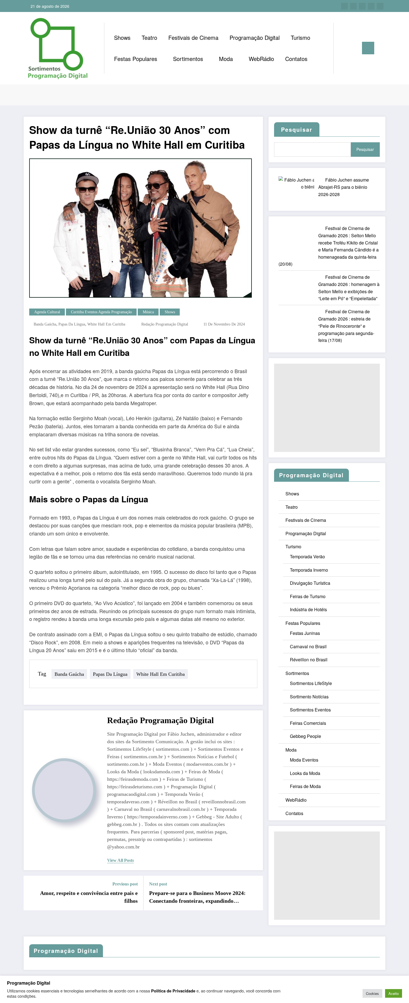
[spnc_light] (354, 47)
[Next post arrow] (255, 893)
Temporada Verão (307, 556)
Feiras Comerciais (308, 723)
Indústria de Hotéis (308, 609)
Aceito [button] (393, 993)
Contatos (296, 59)
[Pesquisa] (343, 48)
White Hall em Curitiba (106, 324)
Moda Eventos (304, 760)
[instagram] (371, 6)
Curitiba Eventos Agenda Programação (101, 312)
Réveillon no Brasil (308, 659)
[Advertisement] (327, 408)
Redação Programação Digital (164, 324)
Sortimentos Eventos (310, 709)
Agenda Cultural (47, 312)
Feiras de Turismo (308, 596)
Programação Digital (255, 37)
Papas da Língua (71, 324)
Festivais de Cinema (193, 37)
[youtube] (380, 6)
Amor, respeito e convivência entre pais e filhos (89, 897)
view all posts (120, 860)
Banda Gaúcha (45, 324)
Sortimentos (188, 59)
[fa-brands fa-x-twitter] (353, 6)
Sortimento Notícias (309, 696)
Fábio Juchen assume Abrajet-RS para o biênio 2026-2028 (343, 187)
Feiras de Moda (305, 786)
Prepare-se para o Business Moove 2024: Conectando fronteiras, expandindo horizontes (197, 897)
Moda (226, 59)
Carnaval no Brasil (308, 646)
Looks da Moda (305, 773)
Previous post (125, 884)
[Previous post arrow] (31, 893)
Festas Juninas (305, 633)
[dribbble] (362, 6)
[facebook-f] (344, 6)
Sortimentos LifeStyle (311, 683)
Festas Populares (135, 59)
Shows (122, 37)
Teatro (149, 37)
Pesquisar (365, 149)
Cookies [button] (372, 993)
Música (148, 312)
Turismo (300, 37)
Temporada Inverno (309, 570)
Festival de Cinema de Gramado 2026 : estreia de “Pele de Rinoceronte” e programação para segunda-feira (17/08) (346, 325)
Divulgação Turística (310, 583)
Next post (158, 884)
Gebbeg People (305, 736)
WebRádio (261, 59)
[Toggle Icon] (368, 48)
